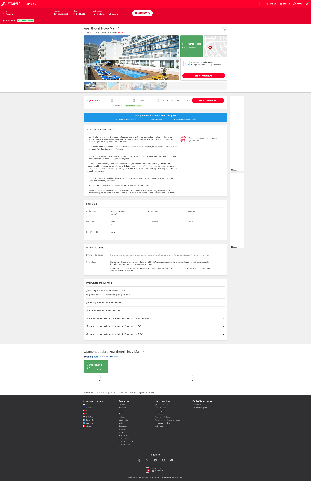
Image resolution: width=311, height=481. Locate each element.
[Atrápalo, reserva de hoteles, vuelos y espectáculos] (11, 4)
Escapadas (123, 426)
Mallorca (124, 393)
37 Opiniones (191, 48)
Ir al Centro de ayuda (199, 408)
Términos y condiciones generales (168, 420)
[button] (224, 30)
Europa (107, 393)
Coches (121, 432)
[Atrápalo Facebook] (155, 460)
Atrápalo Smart (124, 444)
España (115, 393)
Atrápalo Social (161, 408)
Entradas (122, 405)
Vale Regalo (123, 435)
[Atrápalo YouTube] (171, 460)
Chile (87, 405)
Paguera (133, 393)
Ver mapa (123, 32)
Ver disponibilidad (207, 100)
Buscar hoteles (142, 13)
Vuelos (121, 411)
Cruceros (122, 429)
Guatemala (90, 420)
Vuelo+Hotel (123, 420)
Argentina (89, 423)
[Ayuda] (297, 3)
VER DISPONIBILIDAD (203, 75)
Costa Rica (89, 417)
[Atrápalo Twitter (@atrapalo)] (147, 460)
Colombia (89, 408)
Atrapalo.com (89, 393)
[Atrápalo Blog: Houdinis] (139, 460)
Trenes (121, 414)
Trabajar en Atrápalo (163, 417)
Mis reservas (196, 405)
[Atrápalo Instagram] (163, 460)
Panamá (89, 414)
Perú (87, 411)
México (88, 426)
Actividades (123, 408)
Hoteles (99, 393)
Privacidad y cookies (163, 423)
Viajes (121, 423)
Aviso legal (159, 426)
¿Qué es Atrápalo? (162, 405)
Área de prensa (161, 411)
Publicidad (159, 414)
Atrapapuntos (124, 438)
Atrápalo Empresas (126, 441)
